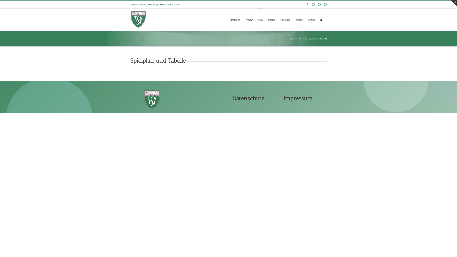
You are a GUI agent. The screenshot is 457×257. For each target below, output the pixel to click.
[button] (321, 20)
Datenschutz (248, 98)
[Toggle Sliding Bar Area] (454, 3)
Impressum (298, 98)
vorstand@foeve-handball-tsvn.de (164, 4)
